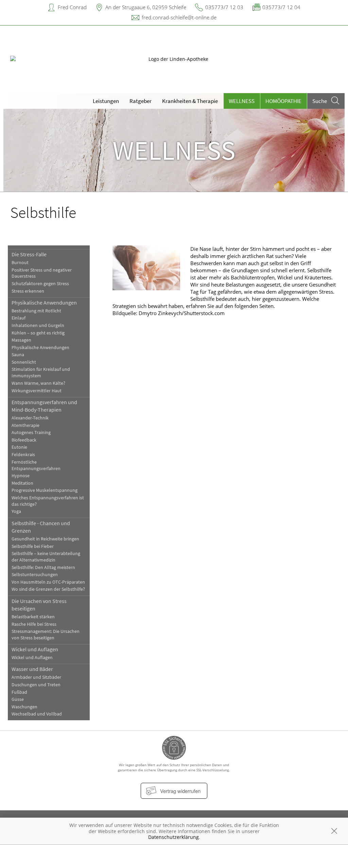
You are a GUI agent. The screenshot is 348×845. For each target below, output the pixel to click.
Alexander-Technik (30, 418)
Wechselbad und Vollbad (37, 714)
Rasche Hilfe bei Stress (34, 624)
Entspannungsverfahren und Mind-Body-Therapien (44, 406)
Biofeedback (24, 440)
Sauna (18, 355)
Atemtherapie (25, 425)
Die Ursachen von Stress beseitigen (39, 605)
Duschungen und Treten (36, 685)
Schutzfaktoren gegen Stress (40, 284)
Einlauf (18, 318)
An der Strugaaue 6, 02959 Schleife (145, 7)
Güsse (18, 699)
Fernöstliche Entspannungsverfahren (36, 465)
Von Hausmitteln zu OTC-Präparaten (48, 582)
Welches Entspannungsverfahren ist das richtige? (48, 501)
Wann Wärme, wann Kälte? (38, 383)
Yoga (16, 511)
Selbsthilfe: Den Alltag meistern (43, 567)
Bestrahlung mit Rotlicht (36, 311)
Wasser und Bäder (32, 669)
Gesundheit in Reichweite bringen (45, 539)
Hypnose (21, 476)
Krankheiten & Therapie (190, 101)
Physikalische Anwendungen (44, 302)
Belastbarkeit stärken (33, 617)
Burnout (20, 262)
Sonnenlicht (24, 362)
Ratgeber (140, 101)
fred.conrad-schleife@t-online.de (179, 17)
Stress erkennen (28, 291)
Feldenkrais (23, 455)
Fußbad (19, 692)
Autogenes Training (31, 432)
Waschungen (24, 707)
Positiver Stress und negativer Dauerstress (42, 273)
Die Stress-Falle (29, 254)
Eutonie (19, 447)
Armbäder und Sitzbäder (36, 677)
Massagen (21, 340)
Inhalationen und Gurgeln (38, 325)
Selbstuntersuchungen (35, 574)
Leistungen (106, 101)
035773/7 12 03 (224, 7)
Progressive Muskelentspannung (44, 490)
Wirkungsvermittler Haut (37, 391)
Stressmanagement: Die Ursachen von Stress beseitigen (46, 634)
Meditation (22, 483)
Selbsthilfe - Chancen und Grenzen (41, 527)
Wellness (242, 101)
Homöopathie (283, 101)
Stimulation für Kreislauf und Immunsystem (41, 372)
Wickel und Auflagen (35, 649)
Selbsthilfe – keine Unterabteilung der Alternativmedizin (46, 557)
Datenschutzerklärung (173, 837)
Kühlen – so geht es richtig (38, 333)
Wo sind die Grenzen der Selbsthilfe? (48, 589)
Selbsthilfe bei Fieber (33, 546)
